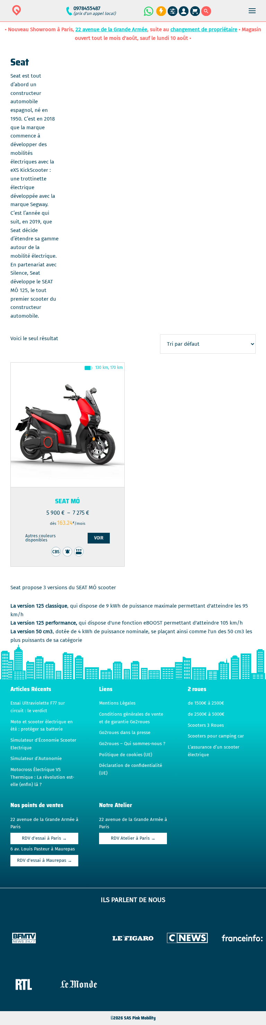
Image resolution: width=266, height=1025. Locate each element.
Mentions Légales (117, 703)
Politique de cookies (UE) (125, 755)
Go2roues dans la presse (124, 732)
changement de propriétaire (203, 29)
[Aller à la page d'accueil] (38, 15)
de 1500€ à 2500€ (206, 703)
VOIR (98, 538)
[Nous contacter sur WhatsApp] (148, 11)
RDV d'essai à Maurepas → (44, 860)
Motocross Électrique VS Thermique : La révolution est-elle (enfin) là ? (42, 777)
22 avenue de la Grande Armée (111, 29)
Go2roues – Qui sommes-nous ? (132, 743)
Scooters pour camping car (216, 736)
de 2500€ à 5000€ (206, 714)
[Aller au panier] (195, 11)
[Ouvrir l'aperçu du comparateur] (173, 11)
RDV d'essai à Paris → (44, 838)
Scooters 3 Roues (206, 725)
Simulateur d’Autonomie (36, 758)
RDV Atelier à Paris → (133, 838)
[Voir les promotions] (160, 11)
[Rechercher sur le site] (206, 11)
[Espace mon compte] (184, 11)
